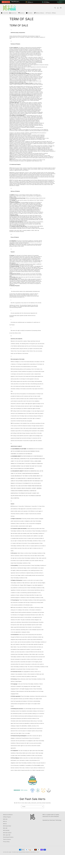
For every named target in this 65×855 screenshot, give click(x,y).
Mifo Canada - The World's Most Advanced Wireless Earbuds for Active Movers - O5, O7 (23, 852)
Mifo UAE (5, 828)
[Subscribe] (42, 806)
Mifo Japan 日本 (6, 834)
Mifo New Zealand (7, 832)
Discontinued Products (8, 837)
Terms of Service (7, 839)
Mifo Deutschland (7, 825)
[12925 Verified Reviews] (32, 785)
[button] (13, 13)
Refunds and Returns (8, 814)
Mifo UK (5, 821)
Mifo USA (5, 819)
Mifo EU (5, 823)
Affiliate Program (7, 816)
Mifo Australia (6, 830)
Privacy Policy (6, 841)
